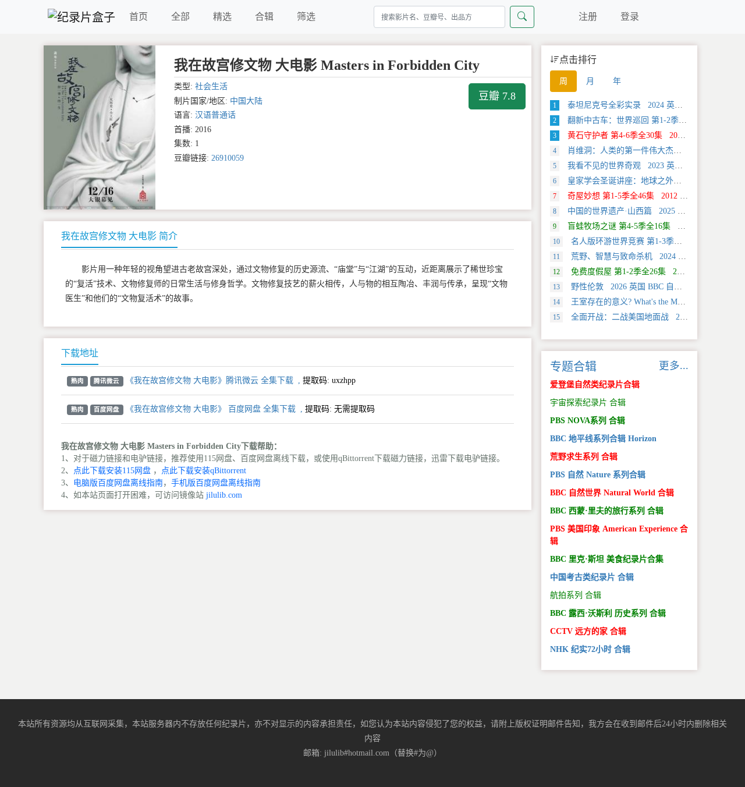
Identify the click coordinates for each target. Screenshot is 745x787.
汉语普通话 (215, 115)
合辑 (264, 17)
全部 (180, 17)
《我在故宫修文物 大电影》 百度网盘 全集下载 (211, 409)
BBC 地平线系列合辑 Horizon (603, 438)
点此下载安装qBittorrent (203, 470)
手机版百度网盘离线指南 (216, 482)
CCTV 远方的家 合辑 (588, 631)
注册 (588, 17)
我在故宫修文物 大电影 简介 (119, 236)
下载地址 (79, 353)
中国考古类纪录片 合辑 (592, 577)
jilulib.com (224, 495)
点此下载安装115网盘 (112, 470)
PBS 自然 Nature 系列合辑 (597, 474)
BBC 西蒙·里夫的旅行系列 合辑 (607, 510)
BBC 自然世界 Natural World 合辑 (612, 492)
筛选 (306, 17)
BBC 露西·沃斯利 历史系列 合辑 (608, 613)
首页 (138, 17)
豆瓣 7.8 (497, 96)
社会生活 (211, 86)
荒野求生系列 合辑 (584, 456)
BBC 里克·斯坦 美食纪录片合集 (607, 559)
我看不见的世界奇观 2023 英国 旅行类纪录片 (643, 165)
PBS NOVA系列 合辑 (587, 420)
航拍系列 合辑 (575, 595)
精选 (222, 17)
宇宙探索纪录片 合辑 (588, 402)
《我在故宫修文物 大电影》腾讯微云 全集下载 (209, 380)
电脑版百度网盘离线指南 (118, 482)
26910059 (227, 158)
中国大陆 (246, 101)
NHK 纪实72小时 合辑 (590, 649)
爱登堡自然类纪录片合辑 (595, 384)
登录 (629, 17)
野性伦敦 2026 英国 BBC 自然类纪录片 (634, 286)
